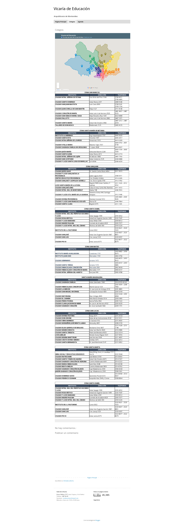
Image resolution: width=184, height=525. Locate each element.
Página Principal (60, 22)
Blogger (97, 520)
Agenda (80, 22)
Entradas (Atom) (68, 481)
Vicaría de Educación (72, 8)
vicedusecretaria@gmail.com (70, 498)
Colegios (72, 22)
